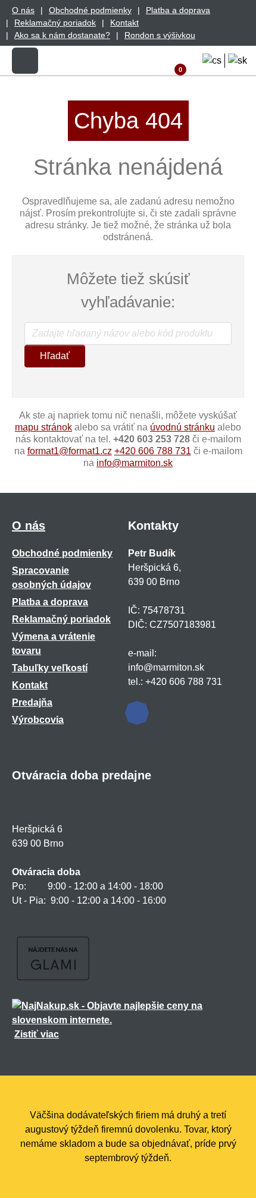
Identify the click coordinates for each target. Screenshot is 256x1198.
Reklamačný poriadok (55, 22)
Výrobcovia (38, 720)
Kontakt (124, 22)
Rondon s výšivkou (159, 35)
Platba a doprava (178, 10)
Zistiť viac (36, 1034)
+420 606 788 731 (152, 451)
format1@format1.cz (69, 451)
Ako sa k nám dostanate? (62, 35)
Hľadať (55, 356)
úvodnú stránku (182, 427)
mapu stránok (43, 427)
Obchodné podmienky (90, 10)
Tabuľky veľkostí (50, 668)
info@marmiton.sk (134, 463)
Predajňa (32, 702)
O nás (23, 10)
